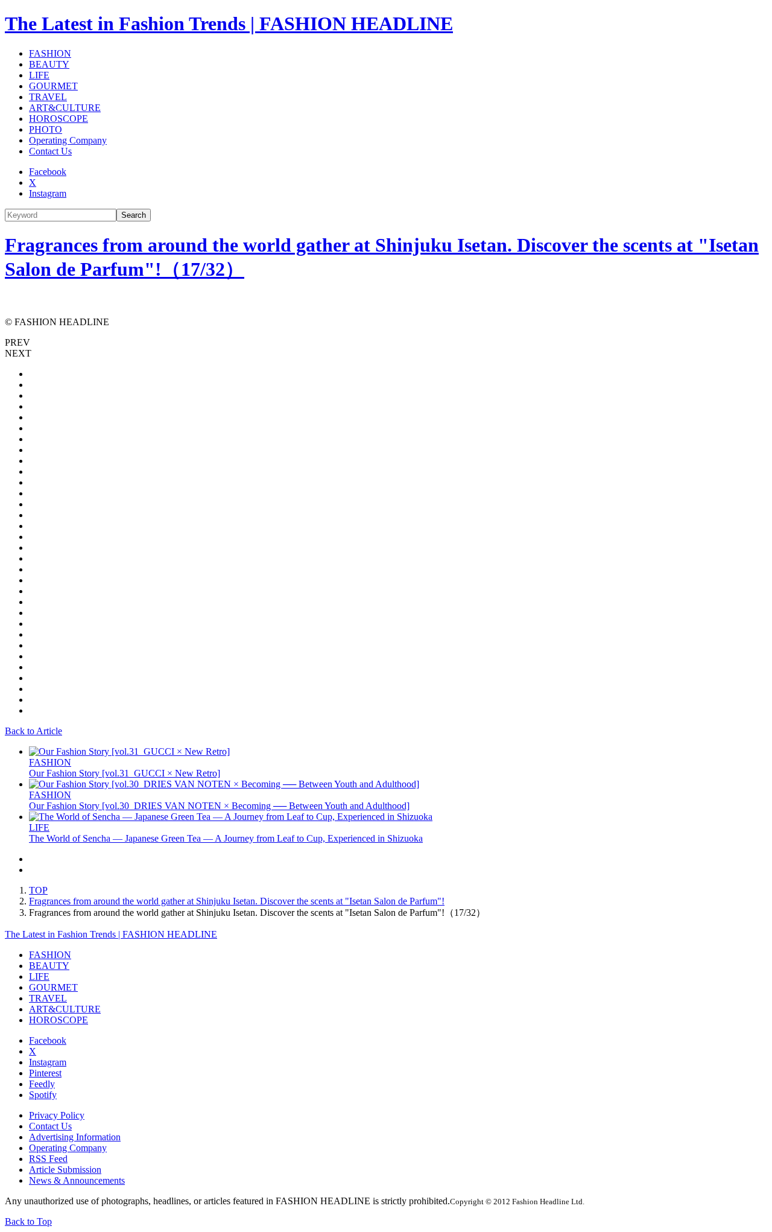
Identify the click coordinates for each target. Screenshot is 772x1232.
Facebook (47, 172)
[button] (386, 342)
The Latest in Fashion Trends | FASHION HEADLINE (229, 23)
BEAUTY (49, 64)
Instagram (47, 193)
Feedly (42, 1084)
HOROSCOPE (58, 118)
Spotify (43, 1095)
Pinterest (45, 1073)
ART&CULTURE (65, 108)
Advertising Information (75, 1137)
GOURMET (53, 86)
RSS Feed (48, 1159)
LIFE (39, 75)
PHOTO (45, 129)
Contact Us (50, 151)
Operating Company (68, 140)
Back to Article (33, 731)
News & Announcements (77, 1180)
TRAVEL (48, 97)
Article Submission (65, 1169)
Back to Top (28, 1221)
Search (133, 215)
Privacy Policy (56, 1115)
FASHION (50, 53)
